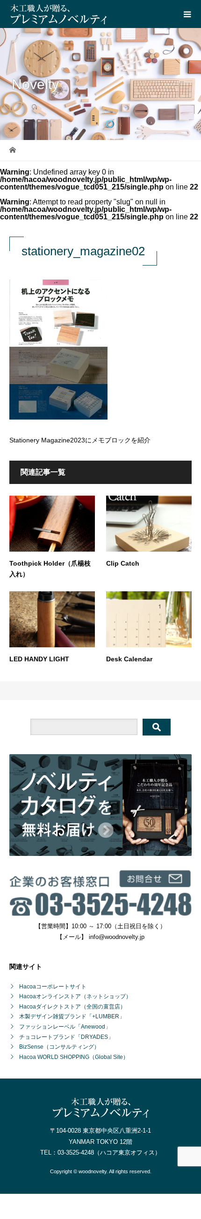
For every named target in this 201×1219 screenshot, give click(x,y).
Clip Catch (122, 563)
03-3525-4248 (75, 1152)
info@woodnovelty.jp (116, 936)
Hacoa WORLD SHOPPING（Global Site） (74, 1057)
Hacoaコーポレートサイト (52, 986)
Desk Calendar (129, 659)
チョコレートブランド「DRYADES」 (66, 1037)
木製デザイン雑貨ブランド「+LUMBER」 (72, 1016)
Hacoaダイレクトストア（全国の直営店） (72, 1006)
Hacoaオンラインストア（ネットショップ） (75, 996)
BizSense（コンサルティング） (59, 1047)
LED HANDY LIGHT (39, 659)
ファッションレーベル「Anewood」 (65, 1026)
